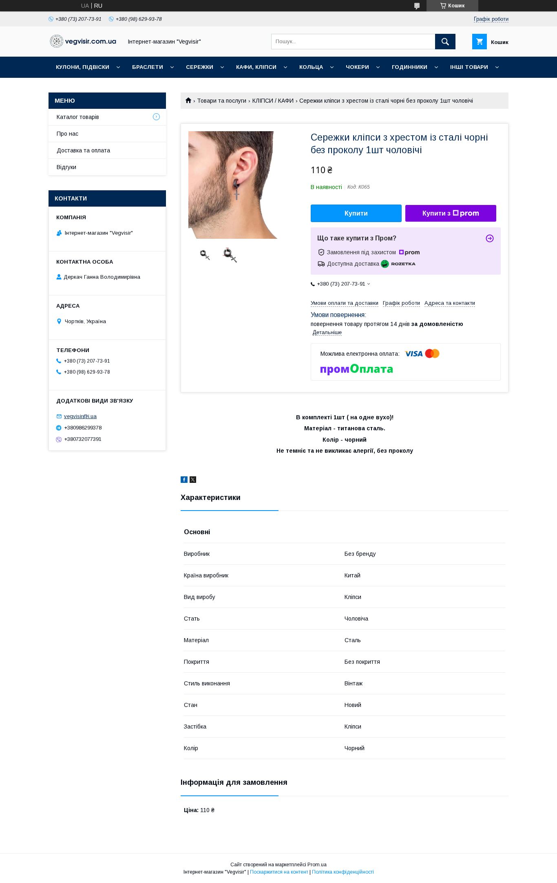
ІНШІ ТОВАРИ (469, 67)
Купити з (436, 213)
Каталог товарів (78, 117)
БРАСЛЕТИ (147, 67)
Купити (356, 213)
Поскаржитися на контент (279, 872)
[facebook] (184, 481)
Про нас (67, 133)
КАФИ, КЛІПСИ (256, 67)
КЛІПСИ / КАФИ (273, 100)
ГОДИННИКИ (409, 67)
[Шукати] (445, 41)
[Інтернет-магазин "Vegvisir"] (83, 45)
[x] (193, 481)
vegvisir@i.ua (80, 416)
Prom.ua (317, 865)
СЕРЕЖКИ (199, 67)
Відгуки (66, 167)
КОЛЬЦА (311, 67)
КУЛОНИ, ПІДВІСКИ (82, 67)
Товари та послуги (221, 100)
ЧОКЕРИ (357, 67)
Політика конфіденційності (343, 872)
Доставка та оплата (83, 150)
